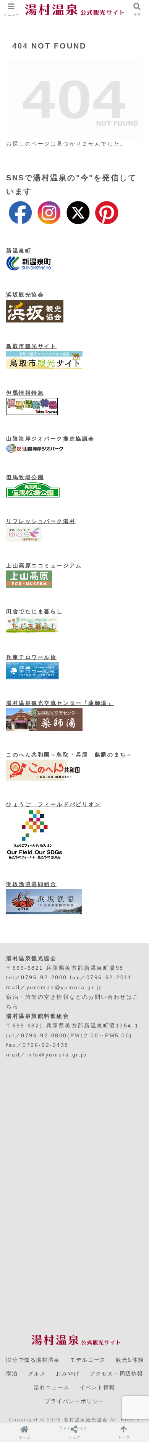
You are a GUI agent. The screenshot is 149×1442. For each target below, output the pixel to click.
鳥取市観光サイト (31, 346)
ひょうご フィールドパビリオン (53, 804)
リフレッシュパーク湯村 (41, 521)
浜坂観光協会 (25, 295)
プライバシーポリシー (74, 1401)
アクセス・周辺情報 (116, 1373)
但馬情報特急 (25, 393)
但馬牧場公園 (25, 477)
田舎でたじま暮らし (34, 611)
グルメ (37, 1373)
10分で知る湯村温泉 (32, 1359)
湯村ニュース (52, 1387)
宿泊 (12, 1373)
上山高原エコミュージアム (44, 565)
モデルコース (88, 1359)
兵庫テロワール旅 (31, 657)
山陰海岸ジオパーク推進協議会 (50, 439)
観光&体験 (130, 1359)
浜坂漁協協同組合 (31, 884)
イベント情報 (97, 1387)
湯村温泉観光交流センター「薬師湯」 (60, 703)
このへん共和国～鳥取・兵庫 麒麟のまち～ (69, 755)
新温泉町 (18, 251)
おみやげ (67, 1373)
